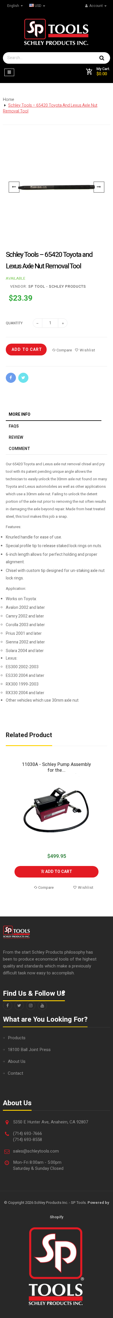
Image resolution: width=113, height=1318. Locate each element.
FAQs (14, 426)
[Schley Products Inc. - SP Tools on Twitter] (19, 1005)
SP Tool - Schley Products (57, 286)
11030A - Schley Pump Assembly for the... (56, 767)
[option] (56, 187)
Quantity (14, 323)
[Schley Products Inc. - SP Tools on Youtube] (42, 1005)
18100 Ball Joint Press (29, 1049)
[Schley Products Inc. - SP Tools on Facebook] (7, 1005)
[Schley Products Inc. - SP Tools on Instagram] (30, 1005)
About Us (16, 1061)
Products (16, 1038)
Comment (19, 449)
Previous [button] (9, 826)
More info (19, 414)
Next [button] (103, 826)
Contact (15, 1073)
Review (16, 437)
